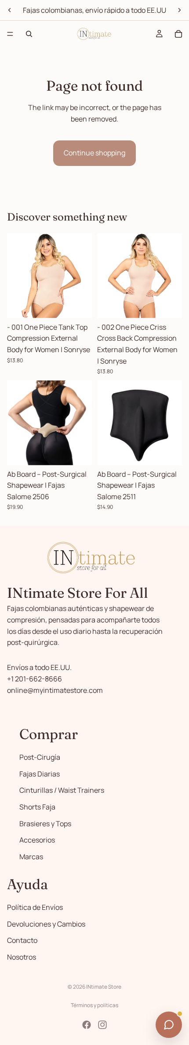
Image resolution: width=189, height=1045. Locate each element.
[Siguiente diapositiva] (179, 10)
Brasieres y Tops (45, 823)
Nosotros (21, 956)
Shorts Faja (37, 807)
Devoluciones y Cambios (46, 923)
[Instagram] (102, 1024)
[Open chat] (169, 1025)
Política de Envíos (35, 907)
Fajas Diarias (39, 774)
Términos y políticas (94, 1005)
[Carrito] (178, 34)
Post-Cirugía (39, 757)
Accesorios (37, 840)
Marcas (31, 856)
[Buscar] (29, 34)
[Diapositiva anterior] (9, 10)
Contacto (22, 940)
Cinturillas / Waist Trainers (61, 790)
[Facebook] (86, 1024)
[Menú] (10, 34)
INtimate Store (103, 986)
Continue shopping (94, 153)
